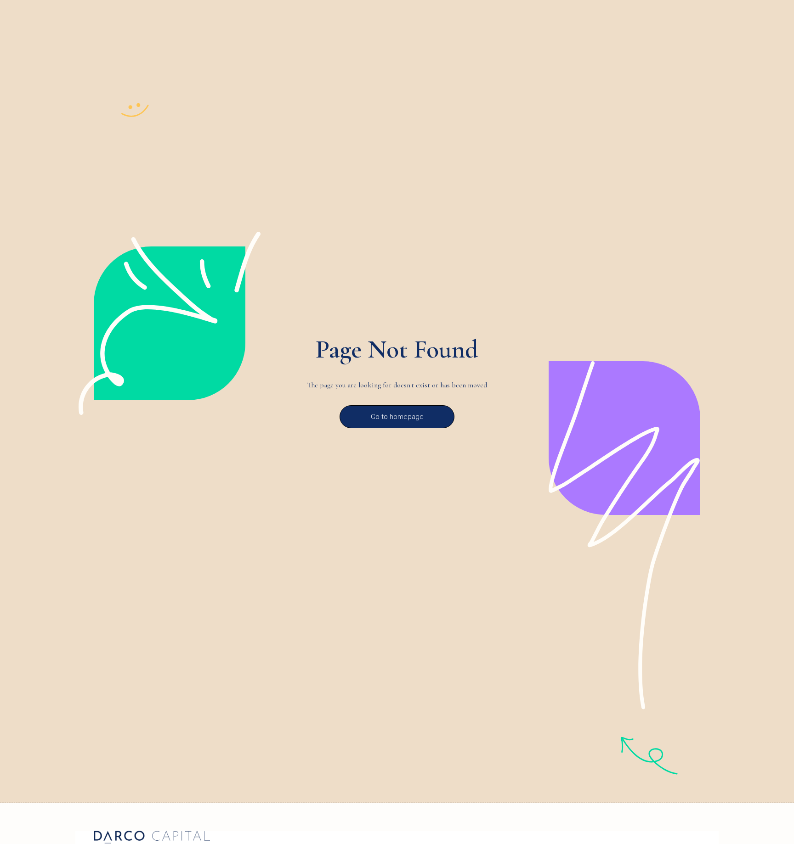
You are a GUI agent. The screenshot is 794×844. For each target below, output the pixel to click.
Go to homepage (397, 417)
